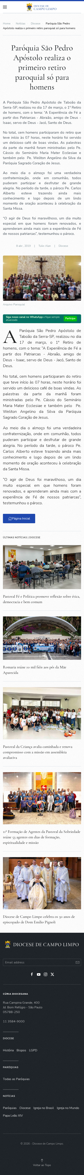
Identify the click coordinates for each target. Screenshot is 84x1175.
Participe (70, 318)
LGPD (33, 1050)
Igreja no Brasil (43, 1108)
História (8, 1050)
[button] (42, 1160)
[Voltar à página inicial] (42, 7)
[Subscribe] (77, 962)
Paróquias (10, 1067)
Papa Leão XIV (13, 1115)
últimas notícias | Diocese (21, 537)
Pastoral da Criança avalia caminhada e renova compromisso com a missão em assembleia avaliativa (37, 752)
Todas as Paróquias (16, 1079)
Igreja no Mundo (68, 1108)
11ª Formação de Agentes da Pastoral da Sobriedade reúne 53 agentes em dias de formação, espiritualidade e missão (41, 837)
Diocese (63, 246)
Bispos (21, 1050)
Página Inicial (21, 518)
